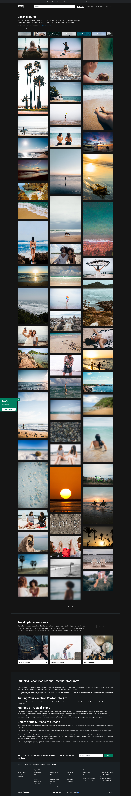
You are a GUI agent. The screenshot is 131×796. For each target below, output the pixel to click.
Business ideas (99, 6)
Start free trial (8, 409)
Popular (25, 29)
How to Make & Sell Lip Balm (89, 778)
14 (72, 606)
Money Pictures (53, 777)
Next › (69, 606)
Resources (108, 6)
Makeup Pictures (70, 772)
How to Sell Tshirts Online (88, 783)
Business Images (37, 772)
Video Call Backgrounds (55, 786)
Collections (80, 6)
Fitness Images (70, 783)
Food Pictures (70, 774)
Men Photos (52, 781)
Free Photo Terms (27, 764)
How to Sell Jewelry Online (89, 780)
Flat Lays (36, 779)
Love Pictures (70, 781)
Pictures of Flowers (38, 783)
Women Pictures (37, 781)
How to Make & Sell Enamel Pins (105, 775)
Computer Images (70, 777)
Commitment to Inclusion (39, 764)
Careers (20, 764)
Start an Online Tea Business (89, 774)
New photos (90, 6)
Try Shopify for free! (46, 25)
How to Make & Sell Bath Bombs (106, 772)
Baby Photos (36, 786)
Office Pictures (37, 777)
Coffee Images (37, 774)
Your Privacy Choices (72, 792)
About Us (54, 764)
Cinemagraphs (70, 779)
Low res (43, 56)
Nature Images (53, 774)
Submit (109, 755)
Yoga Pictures (53, 783)
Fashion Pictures (54, 772)
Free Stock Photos (22, 772)
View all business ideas (105, 626)
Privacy (48, 764)
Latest (19, 29)
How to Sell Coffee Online (105, 778)
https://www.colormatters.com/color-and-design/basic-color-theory (67, 734)
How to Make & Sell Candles (105, 780)
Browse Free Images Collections (22, 775)
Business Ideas (86, 772)
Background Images (54, 779)
